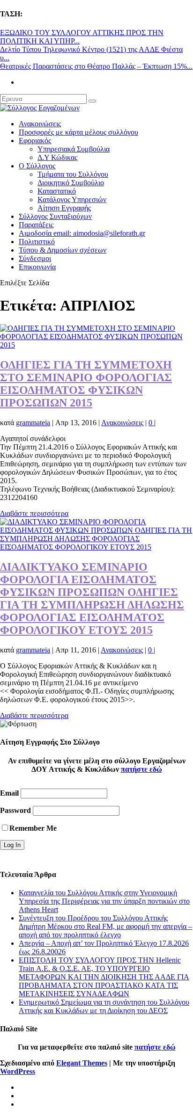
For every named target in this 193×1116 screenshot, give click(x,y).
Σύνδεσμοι (35, 258)
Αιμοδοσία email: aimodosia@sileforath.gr (82, 233)
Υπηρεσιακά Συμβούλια (73, 149)
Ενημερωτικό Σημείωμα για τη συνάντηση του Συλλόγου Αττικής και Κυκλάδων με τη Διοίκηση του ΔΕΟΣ (104, 1006)
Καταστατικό (56, 191)
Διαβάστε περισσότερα (34, 513)
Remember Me (33, 828)
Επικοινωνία (37, 267)
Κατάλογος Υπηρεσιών (71, 199)
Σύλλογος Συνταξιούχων (55, 216)
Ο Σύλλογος (37, 166)
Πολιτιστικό (37, 242)
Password (15, 810)
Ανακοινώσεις (40, 124)
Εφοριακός (35, 141)
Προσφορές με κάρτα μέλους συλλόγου (78, 132)
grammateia (33, 423)
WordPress (17, 1071)
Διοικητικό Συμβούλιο (70, 183)
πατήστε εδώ (141, 769)
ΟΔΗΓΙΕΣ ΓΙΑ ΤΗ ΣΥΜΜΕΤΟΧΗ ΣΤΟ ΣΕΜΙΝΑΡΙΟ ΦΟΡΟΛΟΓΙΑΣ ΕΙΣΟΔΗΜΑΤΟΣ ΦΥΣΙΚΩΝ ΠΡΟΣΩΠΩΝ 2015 (86, 384)
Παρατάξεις (36, 225)
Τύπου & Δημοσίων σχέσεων (62, 250)
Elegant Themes (81, 1063)
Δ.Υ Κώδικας (57, 157)
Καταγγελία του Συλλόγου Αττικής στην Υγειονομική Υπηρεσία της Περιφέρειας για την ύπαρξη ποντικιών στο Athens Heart (104, 901)
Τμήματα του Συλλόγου (72, 174)
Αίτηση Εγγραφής (64, 208)
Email (9, 793)
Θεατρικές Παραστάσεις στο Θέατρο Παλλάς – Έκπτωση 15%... (96, 66)
